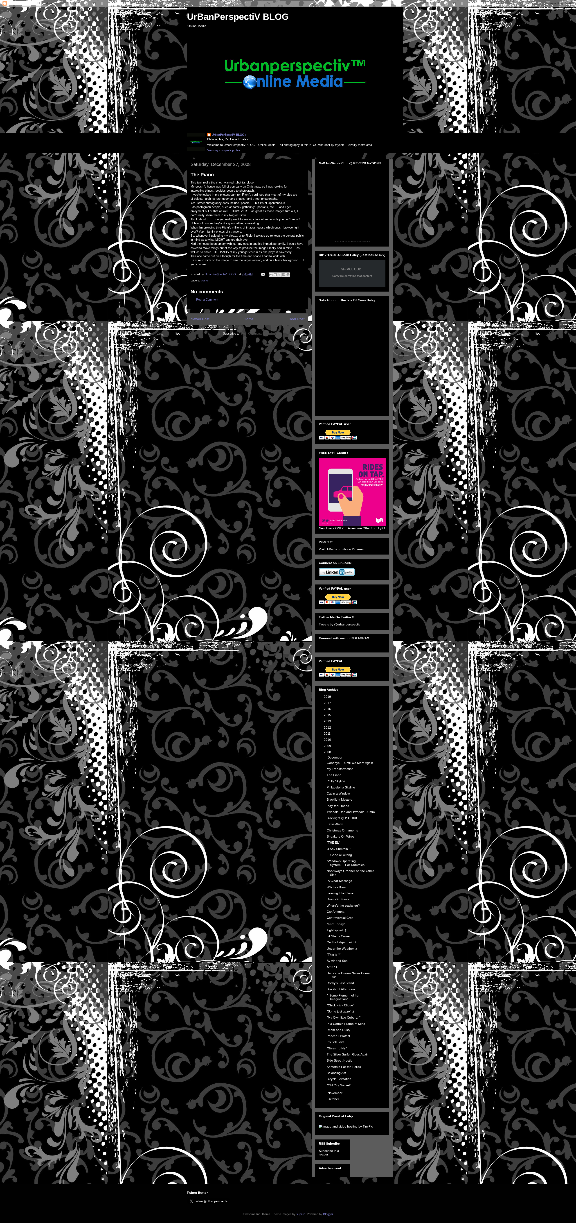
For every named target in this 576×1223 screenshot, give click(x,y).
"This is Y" (334, 954)
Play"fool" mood (338, 806)
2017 (328, 703)
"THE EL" (333, 842)
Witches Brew (336, 887)
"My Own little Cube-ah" (343, 1017)
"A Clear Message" (340, 881)
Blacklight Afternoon (341, 989)
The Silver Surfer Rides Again (348, 1054)
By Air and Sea (337, 961)
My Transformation (340, 769)
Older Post (296, 319)
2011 (327, 733)
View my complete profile (223, 150)
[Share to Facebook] (283, 274)
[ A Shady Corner (339, 936)
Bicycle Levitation (339, 1079)
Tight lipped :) (336, 930)
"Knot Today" (336, 924)
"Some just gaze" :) (340, 1011)
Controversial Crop (340, 918)
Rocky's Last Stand (340, 983)
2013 (328, 721)
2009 (328, 746)
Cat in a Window (338, 793)
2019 (328, 696)
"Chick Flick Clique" (340, 1005)
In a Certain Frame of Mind (346, 1024)
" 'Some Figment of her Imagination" (343, 997)
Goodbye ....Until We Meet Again (350, 763)
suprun (300, 1214)
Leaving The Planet (340, 893)
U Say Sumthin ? (339, 849)
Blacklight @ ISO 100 (342, 818)
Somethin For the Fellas (344, 1067)
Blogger (328, 1214)
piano (204, 280)
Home (248, 319)
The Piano (334, 775)
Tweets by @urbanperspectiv (339, 624)
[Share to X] (279, 274)
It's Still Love (335, 1042)
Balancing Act (336, 1073)
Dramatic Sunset (338, 899)
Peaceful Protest (338, 1036)
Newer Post (200, 319)
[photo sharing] (302, 184)
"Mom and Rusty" (339, 1030)
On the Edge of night (341, 942)
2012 (328, 727)
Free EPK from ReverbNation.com (352, 241)
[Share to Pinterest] (288, 274)
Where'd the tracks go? (343, 905)
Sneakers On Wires (340, 836)
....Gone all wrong (339, 855)
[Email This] (271, 274)
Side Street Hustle (339, 1060)
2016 (328, 709)
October (334, 1099)
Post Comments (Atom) (256, 333)
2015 (328, 715)
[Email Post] (262, 274)
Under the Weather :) (342, 948)
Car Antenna (335, 911)
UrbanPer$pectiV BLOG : (229, 134)
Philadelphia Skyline (341, 787)
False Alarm (335, 824)
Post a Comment (207, 299)
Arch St (332, 967)
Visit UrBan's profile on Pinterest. (342, 549)
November (335, 1093)
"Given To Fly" (337, 1048)
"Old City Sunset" (339, 1085)
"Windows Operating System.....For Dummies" (346, 863)
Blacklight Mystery (339, 799)
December (335, 757)
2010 (328, 739)
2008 (328, 752)
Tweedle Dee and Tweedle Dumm (351, 812)
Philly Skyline (336, 781)
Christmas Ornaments (342, 830)
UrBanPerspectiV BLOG (238, 17)
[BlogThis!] (275, 274)
